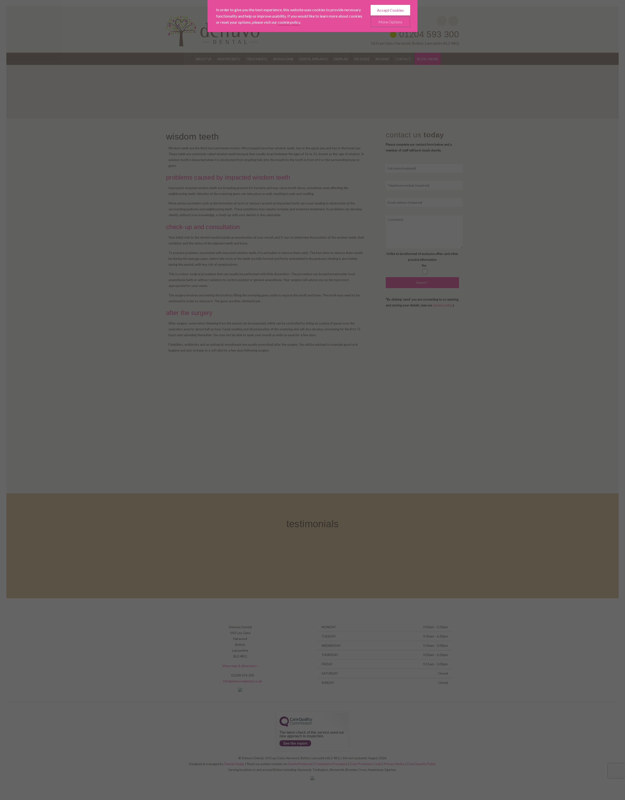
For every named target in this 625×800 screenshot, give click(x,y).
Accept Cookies (390, 10)
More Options (390, 22)
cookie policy (289, 22)
